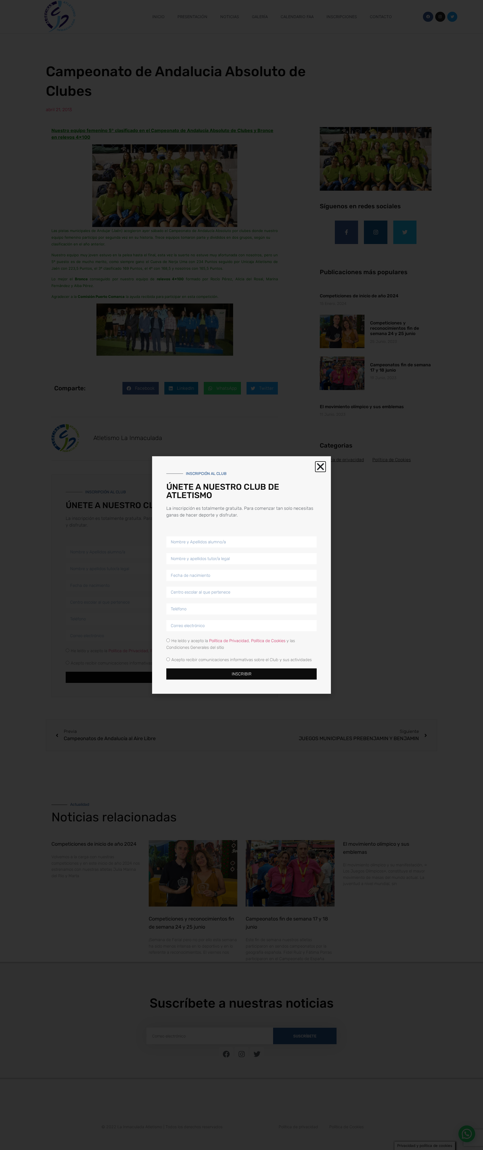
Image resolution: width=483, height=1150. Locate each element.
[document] (241, 575)
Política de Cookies (268, 640)
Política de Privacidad (229, 640)
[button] (320, 467)
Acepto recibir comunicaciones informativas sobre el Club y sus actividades (241, 659)
